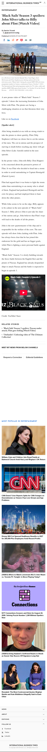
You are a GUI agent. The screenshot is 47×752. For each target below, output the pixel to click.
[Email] (26, 40)
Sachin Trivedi (9, 31)
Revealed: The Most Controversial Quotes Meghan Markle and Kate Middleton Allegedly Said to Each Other (22, 694)
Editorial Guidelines (34, 357)
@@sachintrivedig (12, 33)
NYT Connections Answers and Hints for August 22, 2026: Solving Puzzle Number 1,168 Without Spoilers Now (22, 615)
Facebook (15, 118)
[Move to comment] (30, 40)
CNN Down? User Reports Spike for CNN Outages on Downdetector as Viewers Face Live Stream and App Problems (23, 498)
